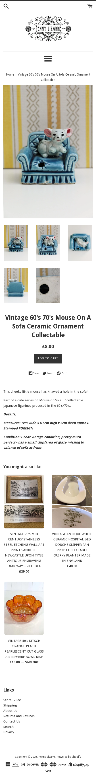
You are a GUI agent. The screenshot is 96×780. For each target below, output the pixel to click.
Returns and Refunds (19, 716)
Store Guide (12, 700)
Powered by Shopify (69, 756)
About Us (10, 711)
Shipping (10, 705)
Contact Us (11, 721)
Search (8, 727)
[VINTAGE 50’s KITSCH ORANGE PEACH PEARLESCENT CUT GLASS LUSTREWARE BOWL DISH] (24, 608)
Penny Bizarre (47, 756)
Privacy (8, 732)
